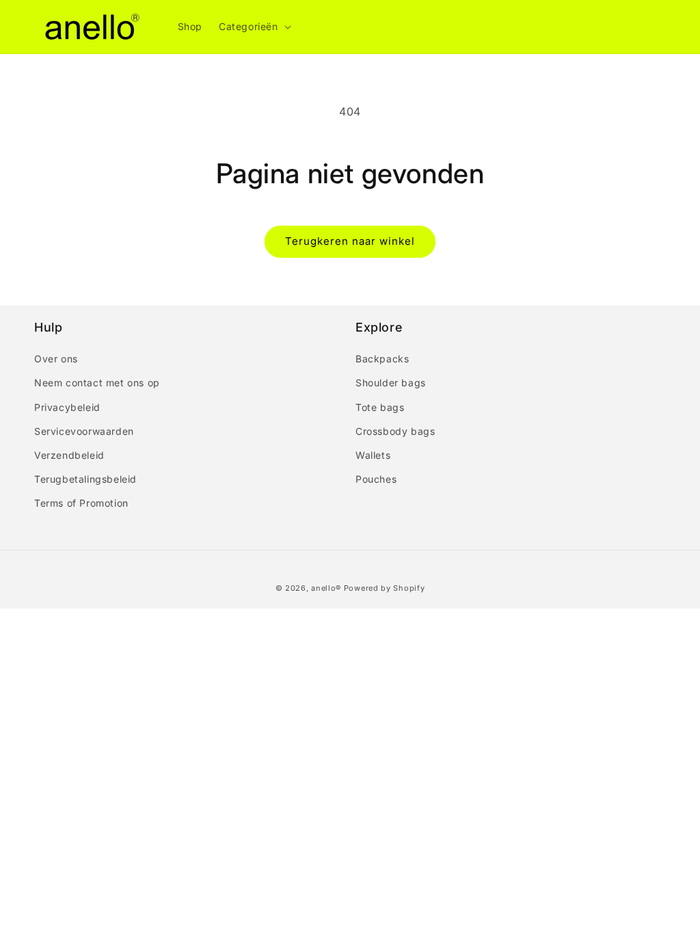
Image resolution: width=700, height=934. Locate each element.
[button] (254, 26)
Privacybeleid (67, 407)
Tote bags (379, 407)
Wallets (372, 455)
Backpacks (382, 358)
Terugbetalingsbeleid (85, 479)
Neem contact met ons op (97, 382)
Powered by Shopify (384, 588)
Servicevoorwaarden (84, 431)
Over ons (56, 358)
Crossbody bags (395, 431)
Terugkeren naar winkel (350, 241)
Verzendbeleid (69, 455)
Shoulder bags (390, 382)
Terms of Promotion (81, 503)
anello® (326, 588)
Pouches (375, 479)
